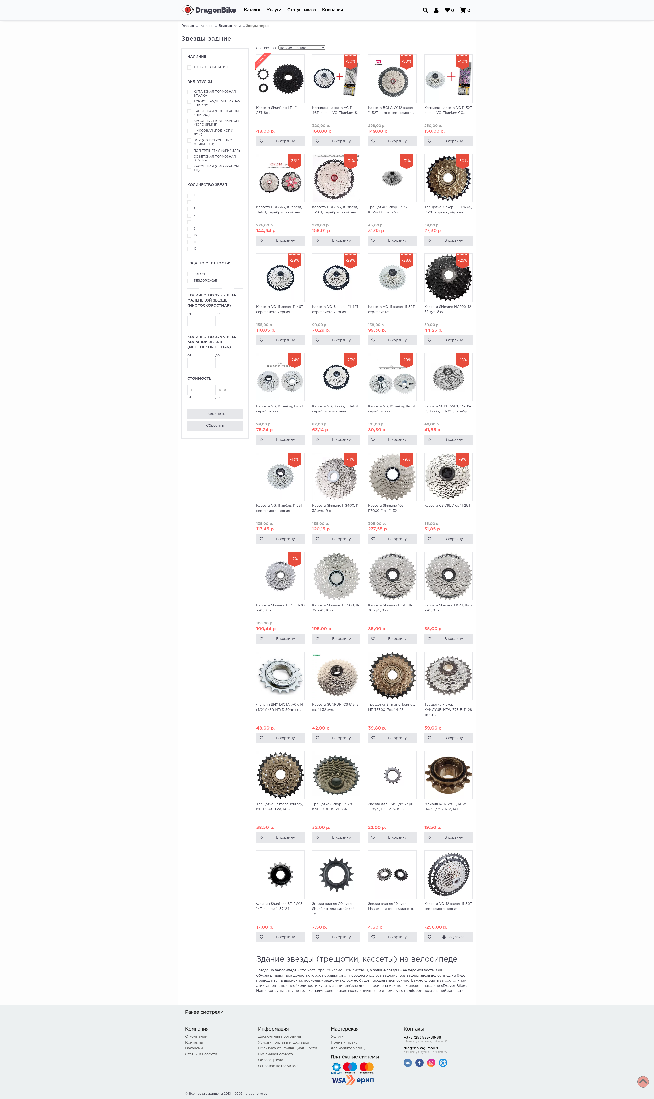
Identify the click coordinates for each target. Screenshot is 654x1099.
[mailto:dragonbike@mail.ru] (443, 1062)
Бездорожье (205, 280)
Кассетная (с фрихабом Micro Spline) (216, 123)
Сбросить (215, 425)
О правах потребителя (278, 1066)
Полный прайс (344, 1042)
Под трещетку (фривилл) (217, 150)
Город (199, 274)
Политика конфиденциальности (287, 1048)
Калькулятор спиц (348, 1048)
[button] (252, 10)
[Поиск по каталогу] (425, 10)
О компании (196, 1036)
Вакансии (194, 1048)
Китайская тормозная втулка (215, 93)
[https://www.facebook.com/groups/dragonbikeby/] (419, 1062)
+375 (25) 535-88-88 (425, 1039)
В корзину (285, 141)
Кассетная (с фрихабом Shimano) (216, 113)
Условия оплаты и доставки (283, 1042)
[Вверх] (643, 1082)
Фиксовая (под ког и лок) (213, 132)
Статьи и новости (201, 1054)
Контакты (194, 1042)
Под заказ (455, 937)
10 (195, 235)
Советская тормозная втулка (215, 158)
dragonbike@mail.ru (425, 1050)
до (217, 314)
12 (195, 248)
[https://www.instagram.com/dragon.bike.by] (431, 1062)
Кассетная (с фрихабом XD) (216, 168)
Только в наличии (211, 67)
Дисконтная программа (279, 1036)
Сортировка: (266, 48)
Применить (215, 414)
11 (195, 242)
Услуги (337, 1036)
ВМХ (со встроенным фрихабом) (213, 142)
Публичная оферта (275, 1054)
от (189, 314)
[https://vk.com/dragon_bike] (408, 1062)
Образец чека (270, 1060)
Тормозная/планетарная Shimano (217, 103)
